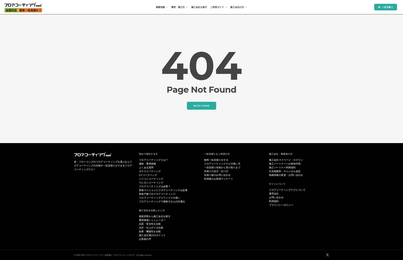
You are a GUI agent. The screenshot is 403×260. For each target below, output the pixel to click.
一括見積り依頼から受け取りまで (222, 167)
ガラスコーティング (150, 171)
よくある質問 (146, 167)
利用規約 (274, 201)
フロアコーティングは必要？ (154, 186)
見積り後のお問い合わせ (217, 175)
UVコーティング (148, 175)
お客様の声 (145, 239)
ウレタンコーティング (151, 182)
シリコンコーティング (151, 179)
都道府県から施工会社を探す (154, 216)
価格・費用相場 (147, 163)
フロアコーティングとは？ (153, 160)
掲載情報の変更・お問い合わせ (286, 175)
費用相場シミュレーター (152, 220)
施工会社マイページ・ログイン (286, 160)
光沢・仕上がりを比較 (151, 227)
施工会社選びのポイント (152, 235)
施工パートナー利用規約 (282, 167)
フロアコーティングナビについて (287, 190)
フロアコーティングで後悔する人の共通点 (162, 201)
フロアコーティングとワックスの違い (159, 197)
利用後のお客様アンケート (218, 179)
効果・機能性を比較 (150, 231)
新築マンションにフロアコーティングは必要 (163, 190)
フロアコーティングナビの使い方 (222, 163)
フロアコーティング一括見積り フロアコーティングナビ (110, 255)
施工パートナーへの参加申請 (285, 163)
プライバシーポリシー (281, 205)
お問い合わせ (276, 197)
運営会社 (274, 193)
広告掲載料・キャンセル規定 (285, 171)
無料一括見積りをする (216, 160)
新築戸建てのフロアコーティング (157, 194)
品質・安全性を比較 (150, 224)
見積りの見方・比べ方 (216, 171)
